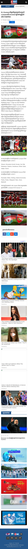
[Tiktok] (20, 538)
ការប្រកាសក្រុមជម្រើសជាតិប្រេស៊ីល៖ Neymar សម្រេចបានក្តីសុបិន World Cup (14, 437)
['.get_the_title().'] (14, 424)
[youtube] (16, 538)
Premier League (6, 20)
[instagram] (12, 538)
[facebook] (8, 538)
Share (12, 22)
